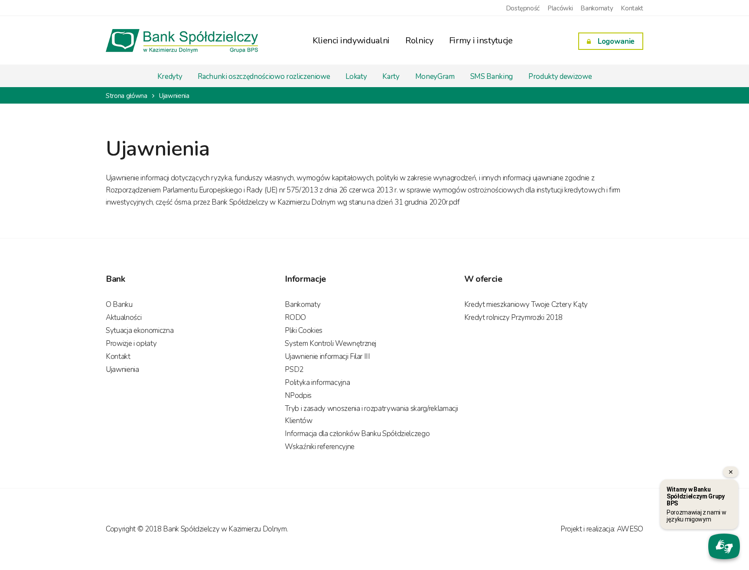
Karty (390, 76)
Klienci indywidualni (351, 40)
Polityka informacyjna (317, 383)
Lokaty (356, 76)
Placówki (560, 8)
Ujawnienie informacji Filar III (327, 357)
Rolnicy (419, 40)
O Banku (119, 304)
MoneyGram (435, 76)
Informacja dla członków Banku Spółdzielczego (357, 434)
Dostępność (523, 8)
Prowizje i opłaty (131, 344)
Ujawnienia (122, 370)
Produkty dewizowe (560, 76)
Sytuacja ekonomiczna (139, 330)
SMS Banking (491, 76)
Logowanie (616, 41)
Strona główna (126, 95)
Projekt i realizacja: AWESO (601, 529)
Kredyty (169, 76)
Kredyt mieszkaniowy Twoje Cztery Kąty (526, 304)
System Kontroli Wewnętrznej (330, 344)
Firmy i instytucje (481, 40)
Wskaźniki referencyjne (320, 447)
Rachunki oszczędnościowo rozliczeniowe (264, 76)
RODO (295, 317)
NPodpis (298, 396)
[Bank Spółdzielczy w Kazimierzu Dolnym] (182, 47)
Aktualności (123, 317)
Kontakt (632, 8)
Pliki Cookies (303, 330)
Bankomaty (596, 8)
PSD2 (294, 370)
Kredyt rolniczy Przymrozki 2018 (513, 317)
